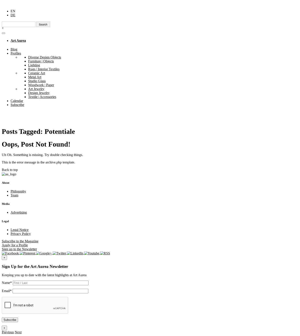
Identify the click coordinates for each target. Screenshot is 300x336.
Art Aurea (18, 40)
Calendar (17, 101)
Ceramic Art (36, 73)
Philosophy (18, 191)
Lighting (34, 65)
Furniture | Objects (41, 61)
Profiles (16, 53)
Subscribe (17, 105)
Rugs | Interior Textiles (44, 69)
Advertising (19, 212)
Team (14, 195)
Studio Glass (37, 81)
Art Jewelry (36, 89)
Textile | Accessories (42, 97)
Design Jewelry (39, 93)
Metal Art (34, 77)
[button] (8, 332)
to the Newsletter (19, 249)
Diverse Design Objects (44, 57)
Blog (14, 49)
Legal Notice (20, 230)
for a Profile (15, 245)
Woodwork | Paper (41, 85)
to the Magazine (20, 241)
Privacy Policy (21, 234)
